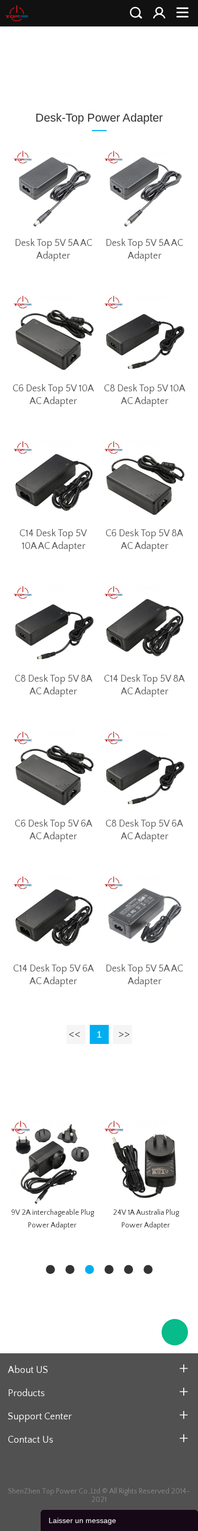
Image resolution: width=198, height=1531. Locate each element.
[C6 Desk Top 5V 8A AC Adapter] (144, 481)
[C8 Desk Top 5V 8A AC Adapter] (54, 626)
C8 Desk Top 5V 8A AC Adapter (53, 685)
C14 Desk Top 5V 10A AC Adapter (53, 540)
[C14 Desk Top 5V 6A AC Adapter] (54, 916)
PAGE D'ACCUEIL (38, 61)
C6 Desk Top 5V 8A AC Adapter (144, 540)
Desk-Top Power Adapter (125, 61)
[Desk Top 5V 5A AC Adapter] (54, 191)
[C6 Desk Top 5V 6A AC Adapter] (54, 771)
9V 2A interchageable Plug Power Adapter (52, 1219)
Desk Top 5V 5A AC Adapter (53, 249)
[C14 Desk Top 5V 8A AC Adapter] (144, 626)
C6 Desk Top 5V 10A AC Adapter (53, 395)
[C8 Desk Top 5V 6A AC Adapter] (144, 771)
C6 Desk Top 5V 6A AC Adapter (53, 830)
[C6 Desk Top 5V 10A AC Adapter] (54, 336)
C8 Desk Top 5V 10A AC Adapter (144, 395)
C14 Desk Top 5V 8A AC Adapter (144, 685)
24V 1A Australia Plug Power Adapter (146, 1219)
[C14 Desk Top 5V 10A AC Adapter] (54, 481)
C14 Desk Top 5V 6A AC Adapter (53, 975)
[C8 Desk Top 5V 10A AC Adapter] (144, 336)
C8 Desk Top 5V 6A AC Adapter (144, 830)
